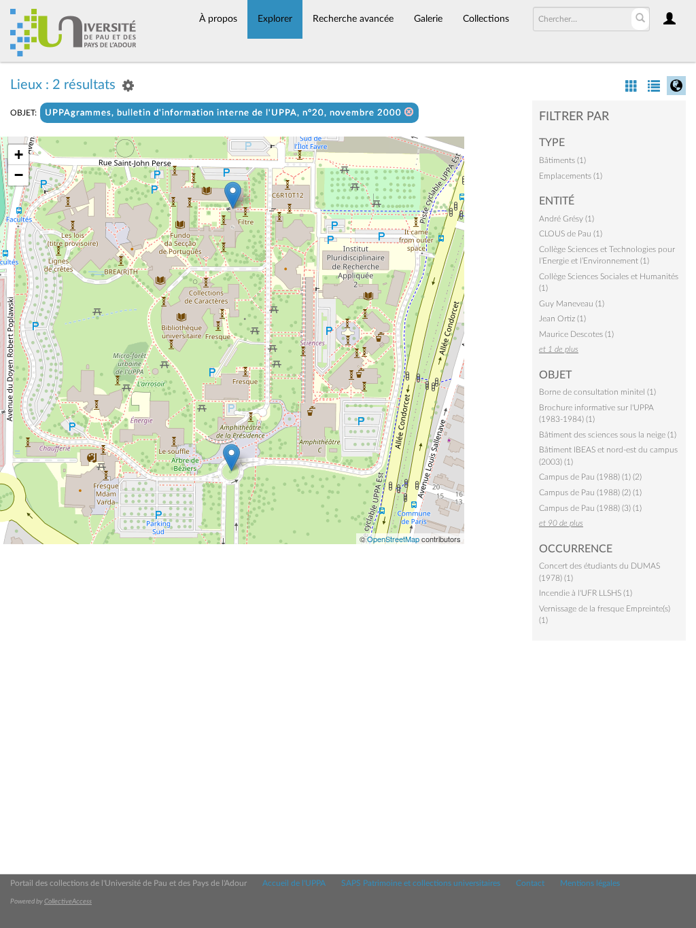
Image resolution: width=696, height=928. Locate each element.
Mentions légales (590, 883)
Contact (530, 883)
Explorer (275, 19)
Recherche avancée (353, 19)
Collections (486, 19)
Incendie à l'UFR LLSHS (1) (585, 593)
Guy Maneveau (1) (571, 304)
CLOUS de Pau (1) (570, 234)
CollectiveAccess (68, 901)
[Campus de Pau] (231, 457)
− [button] (18, 174)
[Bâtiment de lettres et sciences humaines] (232, 195)
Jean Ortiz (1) (562, 319)
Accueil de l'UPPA (294, 883)
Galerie (428, 19)
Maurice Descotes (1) (576, 334)
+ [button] (18, 154)
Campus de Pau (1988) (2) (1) (590, 492)
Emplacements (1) (570, 176)
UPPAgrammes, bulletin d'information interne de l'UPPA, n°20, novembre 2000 (224, 113)
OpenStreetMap (393, 538)
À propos (218, 19)
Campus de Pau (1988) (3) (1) (590, 508)
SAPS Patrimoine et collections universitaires (420, 883)
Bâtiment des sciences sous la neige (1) (607, 435)
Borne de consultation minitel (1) (597, 392)
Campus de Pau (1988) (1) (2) (590, 477)
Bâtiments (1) (562, 160)
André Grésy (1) (566, 219)
